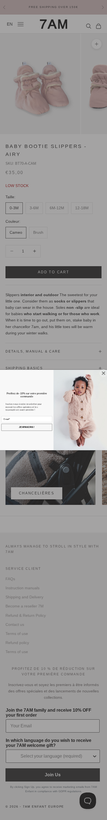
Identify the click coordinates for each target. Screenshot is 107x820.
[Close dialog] (103, 373)
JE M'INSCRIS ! (27, 427)
